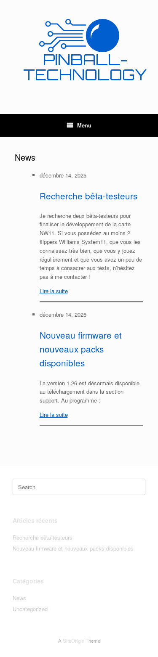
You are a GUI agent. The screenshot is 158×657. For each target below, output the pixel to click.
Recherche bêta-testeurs (88, 195)
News (19, 598)
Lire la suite (54, 291)
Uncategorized (30, 609)
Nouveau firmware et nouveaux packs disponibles (81, 348)
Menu (84, 125)
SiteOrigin (73, 640)
